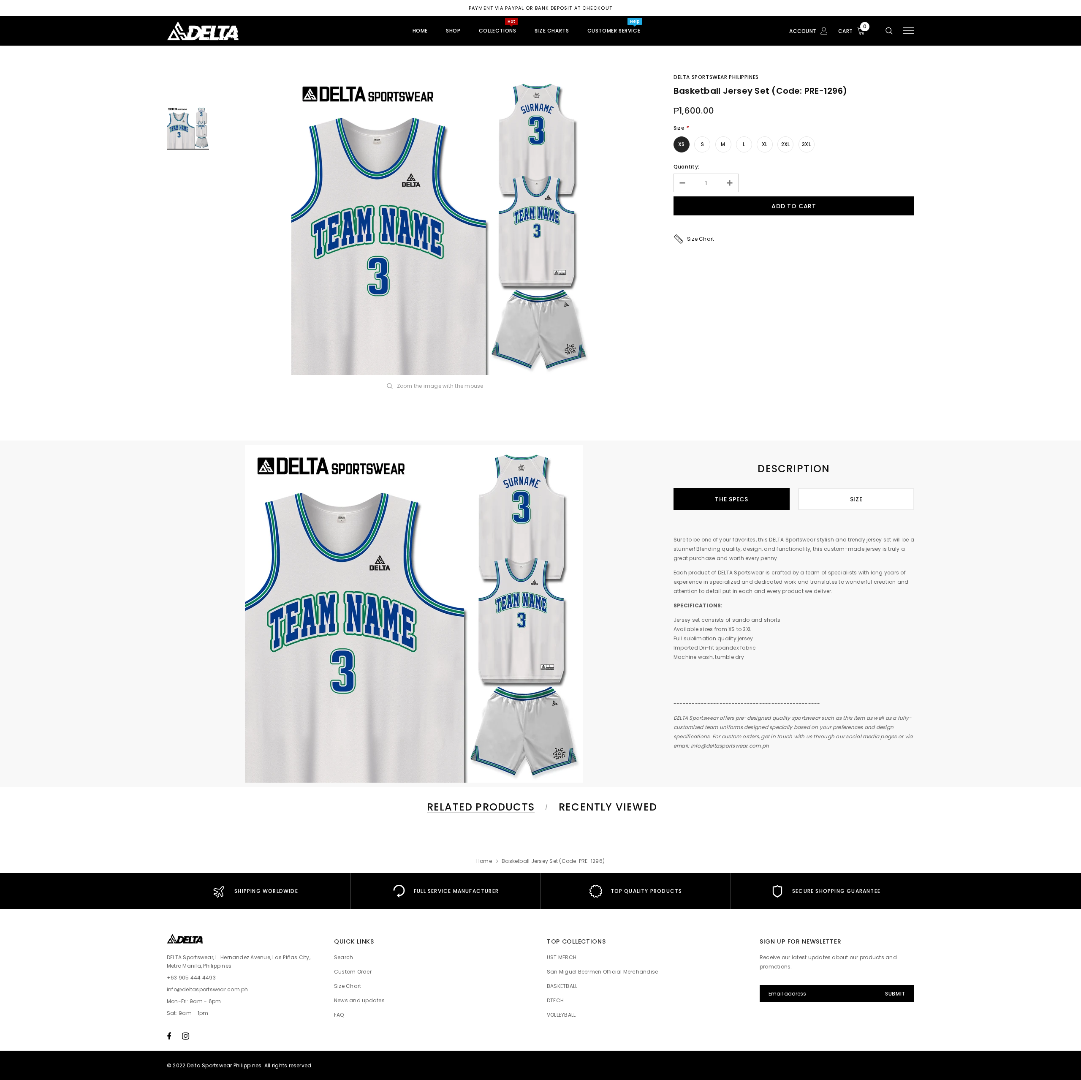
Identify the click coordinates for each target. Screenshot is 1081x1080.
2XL (785, 144)
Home (484, 861)
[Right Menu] (908, 31)
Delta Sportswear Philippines (716, 77)
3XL (806, 144)
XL (764, 144)
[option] (441, 225)
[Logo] (232, 30)
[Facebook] (169, 1036)
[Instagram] (185, 1036)
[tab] (479, 807)
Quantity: (686, 166)
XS (681, 144)
